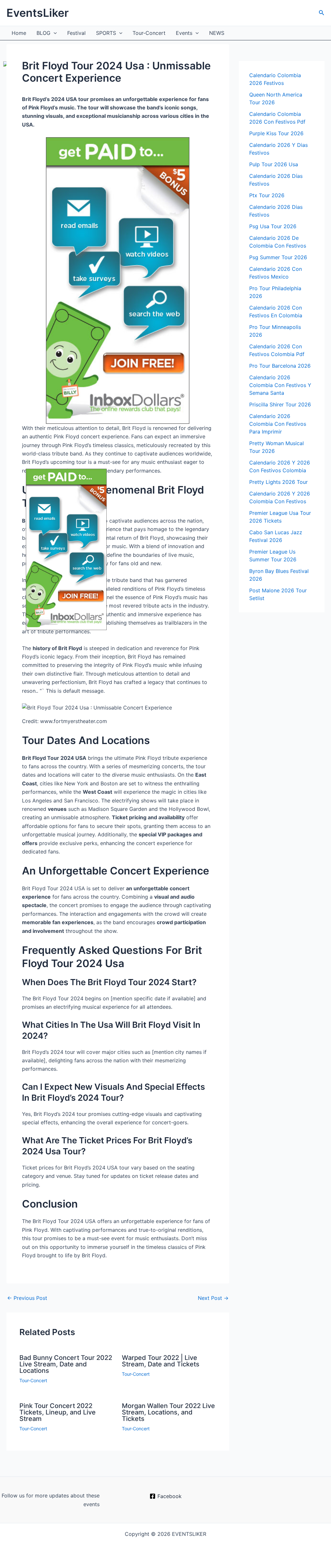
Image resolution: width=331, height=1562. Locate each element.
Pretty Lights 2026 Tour (278, 482)
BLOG (43, 33)
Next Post (213, 1298)
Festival (76, 33)
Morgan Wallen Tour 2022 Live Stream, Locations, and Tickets (168, 1412)
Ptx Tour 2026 (266, 195)
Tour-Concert (149, 33)
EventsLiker (37, 12)
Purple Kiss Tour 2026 (276, 133)
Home (19, 33)
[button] (322, 13)
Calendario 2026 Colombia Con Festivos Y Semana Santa (280, 385)
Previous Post (27, 1298)
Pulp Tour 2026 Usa (273, 164)
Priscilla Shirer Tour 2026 (280, 404)
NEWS (216, 33)
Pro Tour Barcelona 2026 (280, 365)
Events (184, 33)
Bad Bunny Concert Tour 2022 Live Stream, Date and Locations (65, 1364)
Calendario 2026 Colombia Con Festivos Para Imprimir (277, 424)
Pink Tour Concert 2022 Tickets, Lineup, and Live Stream (57, 1412)
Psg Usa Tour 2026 (272, 226)
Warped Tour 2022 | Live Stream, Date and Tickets (160, 1361)
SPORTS (106, 33)
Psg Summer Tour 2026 (278, 257)
